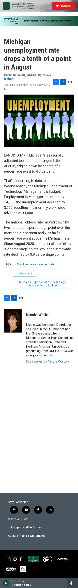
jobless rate (24, 273)
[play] (6, 583)
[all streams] (72, 583)
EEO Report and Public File (24, 527)
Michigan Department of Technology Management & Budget (42, 283)
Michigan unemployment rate (36, 264)
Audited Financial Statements (26, 535)
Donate (65, 6)
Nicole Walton (38, 314)
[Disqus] (39, 439)
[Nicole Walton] (13, 321)
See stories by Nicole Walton (47, 361)
